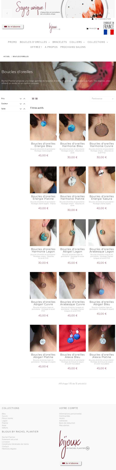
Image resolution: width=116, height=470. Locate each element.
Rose (4, 425)
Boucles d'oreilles (34, 42)
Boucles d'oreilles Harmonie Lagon (43, 250)
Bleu (4, 414)
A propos (51, 47)
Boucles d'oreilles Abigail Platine (43, 355)
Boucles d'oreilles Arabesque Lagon (101, 250)
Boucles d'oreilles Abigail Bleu (102, 303)
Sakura (5, 428)
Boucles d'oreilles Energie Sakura (102, 197)
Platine (5, 423)
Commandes (64, 416)
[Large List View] (36, 98)
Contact (5, 446)
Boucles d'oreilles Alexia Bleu (72, 355)
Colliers (76, 42)
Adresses (63, 421)
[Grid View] (33, 98)
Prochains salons (72, 47)
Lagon (4, 421)
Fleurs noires (7, 418)
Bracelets (60, 42)
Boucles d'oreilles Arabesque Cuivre (72, 303)
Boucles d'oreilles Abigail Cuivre (43, 303)
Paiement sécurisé (10, 439)
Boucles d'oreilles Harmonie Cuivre (102, 144)
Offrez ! (36, 47)
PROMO (12, 42)
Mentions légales (9, 449)
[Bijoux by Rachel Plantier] (53, 28)
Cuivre (5, 416)
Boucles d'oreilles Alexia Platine (102, 355)
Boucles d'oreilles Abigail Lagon (72, 250)
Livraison (6, 442)
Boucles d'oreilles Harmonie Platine (72, 197)
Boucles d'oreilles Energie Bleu (43, 144)
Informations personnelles (70, 414)
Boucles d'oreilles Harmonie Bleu (72, 144)
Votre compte (68, 408)
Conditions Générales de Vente (15, 444)
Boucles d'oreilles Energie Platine (43, 197)
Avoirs (62, 418)
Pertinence (97, 99)
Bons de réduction (67, 423)
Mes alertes (64, 425)
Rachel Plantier (8, 437)
